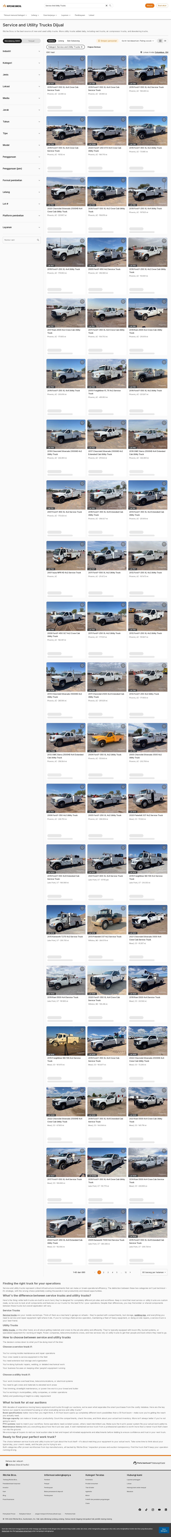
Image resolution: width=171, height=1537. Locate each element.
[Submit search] (110, 5)
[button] (107, 41)
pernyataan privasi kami (24, 1531)
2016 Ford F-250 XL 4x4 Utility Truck (63, 390)
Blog (4, 1496)
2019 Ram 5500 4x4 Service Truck (62, 997)
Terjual (31, 41)
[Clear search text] (106, 5)
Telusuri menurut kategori (14, 15)
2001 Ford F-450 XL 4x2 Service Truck (64, 512)
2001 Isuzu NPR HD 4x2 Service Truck (64, 572)
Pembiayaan (80, 15)
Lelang (34, 15)
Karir (4, 1492)
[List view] (165, 41)
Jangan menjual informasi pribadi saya (48, 1514)
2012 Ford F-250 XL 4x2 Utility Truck (145, 572)
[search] (38, 240)
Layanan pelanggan (133, 1480)
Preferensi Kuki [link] (70, 1514)
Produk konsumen (92, 1484)
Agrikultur (89, 1492)
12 (125, 1272)
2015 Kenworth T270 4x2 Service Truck (65, 936)
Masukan (130, 1492)
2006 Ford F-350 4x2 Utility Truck (62, 815)
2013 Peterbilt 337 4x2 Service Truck (105, 936)
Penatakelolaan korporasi (11, 1484)
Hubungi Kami (158, 1463)
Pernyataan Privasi (9, 1514)
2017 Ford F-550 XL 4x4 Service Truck (64, 1179)
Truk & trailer (90, 1488)
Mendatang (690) (12, 41)
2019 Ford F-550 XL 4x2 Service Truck (146, 87)
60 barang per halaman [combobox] (153, 1272)
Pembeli (47, 1480)
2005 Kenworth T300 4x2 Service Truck (106, 1240)
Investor (5, 1488)
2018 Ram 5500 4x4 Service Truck (144, 997)
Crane (88, 1503)
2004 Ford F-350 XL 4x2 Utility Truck (104, 754)
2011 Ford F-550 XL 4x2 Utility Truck (104, 572)
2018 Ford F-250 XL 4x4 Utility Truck (145, 208)
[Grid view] (160, 41)
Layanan (64, 15)
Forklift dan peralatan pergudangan (97, 1500)
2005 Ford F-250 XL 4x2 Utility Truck (104, 815)
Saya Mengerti (164, 1530)
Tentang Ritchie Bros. (10, 1480)
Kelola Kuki (5, 1531)
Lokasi (91, 15)
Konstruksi (89, 1480)
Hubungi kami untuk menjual (136, 1488)
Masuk (150, 6)
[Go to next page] (130, 1272)
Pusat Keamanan (8, 1500)
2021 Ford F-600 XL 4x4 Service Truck (105, 876)
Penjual (46, 1484)
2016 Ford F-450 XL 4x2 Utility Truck (145, 148)
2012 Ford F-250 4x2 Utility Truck (144, 694)
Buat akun (162, 6)
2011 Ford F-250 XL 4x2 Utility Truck (104, 633)
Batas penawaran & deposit (53, 1492)
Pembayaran (48, 1496)
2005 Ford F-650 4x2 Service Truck (104, 269)
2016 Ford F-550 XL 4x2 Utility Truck (145, 390)
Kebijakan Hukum (25, 1514)
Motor (88, 1496)
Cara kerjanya (49, 15)
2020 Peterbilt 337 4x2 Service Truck (146, 815)
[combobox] (138, 41)
